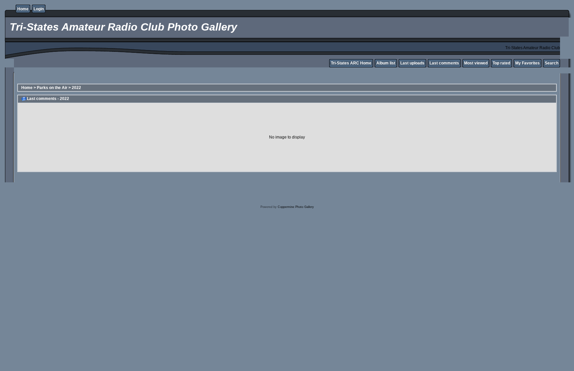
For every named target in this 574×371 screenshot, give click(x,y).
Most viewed (476, 63)
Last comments (444, 63)
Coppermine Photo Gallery (296, 207)
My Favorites (527, 63)
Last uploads (412, 63)
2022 (76, 87)
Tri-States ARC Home (351, 63)
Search (551, 63)
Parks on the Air (52, 87)
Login (39, 9)
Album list (385, 63)
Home (23, 9)
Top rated (501, 63)
